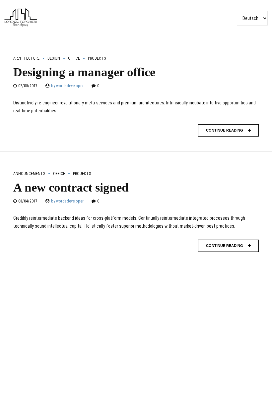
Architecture (26, 58)
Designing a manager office (84, 72)
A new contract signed (71, 187)
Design (53, 58)
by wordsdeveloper (67, 86)
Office (74, 58)
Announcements (29, 173)
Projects (97, 58)
